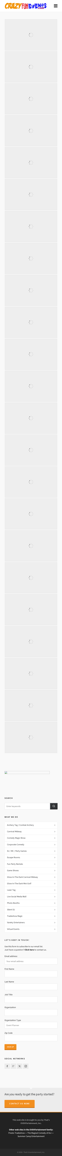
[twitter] (19, 1066)
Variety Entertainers (16, 922)
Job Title (8, 994)
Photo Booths (13, 903)
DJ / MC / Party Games (17, 851)
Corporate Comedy (15, 844)
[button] (53, 806)
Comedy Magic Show (16, 838)
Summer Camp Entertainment (31, 1136)
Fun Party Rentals (15, 864)
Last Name (9, 981)
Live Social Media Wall (16, 896)
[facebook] (7, 1066)
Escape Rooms (13, 857)
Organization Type (13, 1020)
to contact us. (35, 949)
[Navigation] (55, 6)
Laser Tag (11, 890)
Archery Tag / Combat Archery (20, 825)
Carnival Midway (14, 831)
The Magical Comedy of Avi (39, 1133)
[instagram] (25, 1066)
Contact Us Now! (19, 1103)
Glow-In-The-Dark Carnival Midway (22, 877)
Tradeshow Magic (14, 916)
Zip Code (8, 1033)
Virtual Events (13, 929)
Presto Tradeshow (16, 1133)
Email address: (11, 956)
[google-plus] (13, 1066)
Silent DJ (11, 909)
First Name (9, 969)
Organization (10, 1007)
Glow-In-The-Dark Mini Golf (19, 883)
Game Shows (13, 870)
